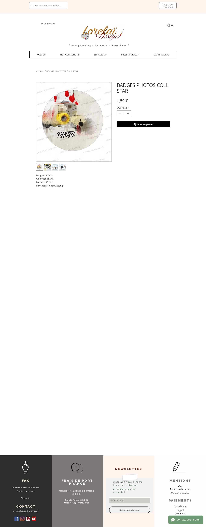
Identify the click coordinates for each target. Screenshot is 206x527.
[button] (70, 54)
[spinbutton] (124, 113)
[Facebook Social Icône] (16, 519)
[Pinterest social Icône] (28, 519)
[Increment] (128, 113)
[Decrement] (119, 113)
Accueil (40, 71)
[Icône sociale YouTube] (34, 519)
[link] (170, 25)
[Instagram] (22, 519)
